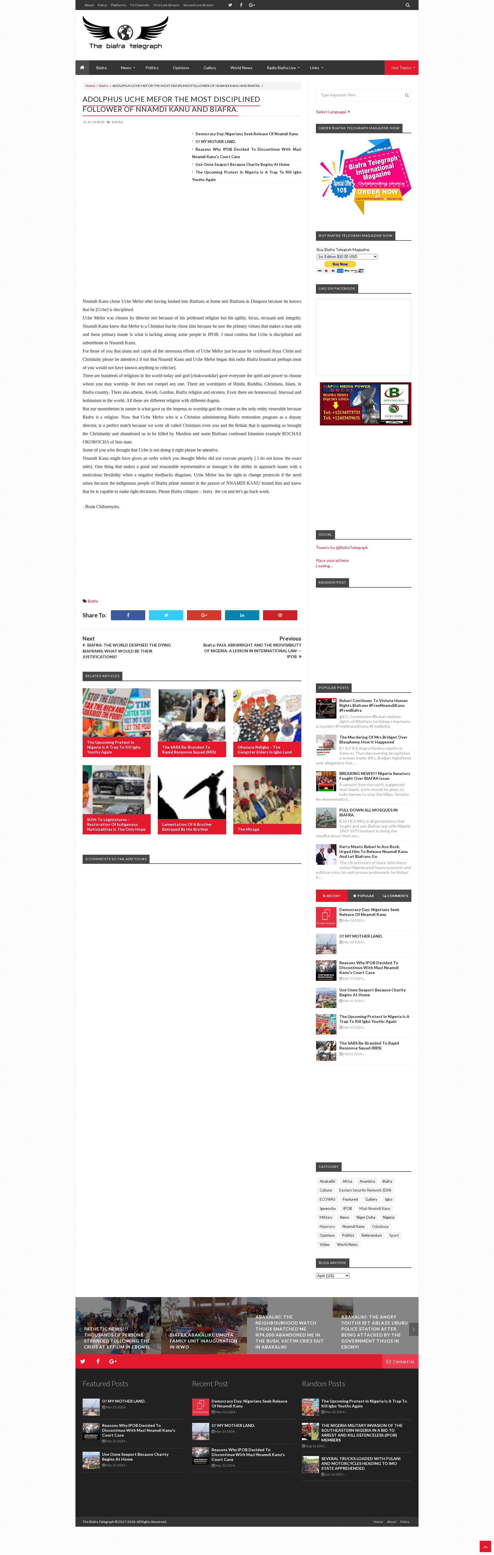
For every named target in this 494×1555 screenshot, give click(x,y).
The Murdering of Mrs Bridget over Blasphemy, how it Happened (373, 739)
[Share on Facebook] (128, 615)
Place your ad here (332, 560)
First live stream (166, 5)
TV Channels (140, 5)
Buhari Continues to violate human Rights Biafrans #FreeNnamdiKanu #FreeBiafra (373, 705)
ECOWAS (327, 1199)
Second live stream (198, 5)
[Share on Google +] (204, 615)
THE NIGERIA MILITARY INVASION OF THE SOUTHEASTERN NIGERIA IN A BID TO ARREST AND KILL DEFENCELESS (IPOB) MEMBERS (362, 1432)
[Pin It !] (280, 615)
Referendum (372, 1235)
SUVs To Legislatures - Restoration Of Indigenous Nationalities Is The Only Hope (116, 824)
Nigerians (327, 1226)
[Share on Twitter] (166, 615)
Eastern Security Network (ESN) (365, 1190)
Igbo (389, 1199)
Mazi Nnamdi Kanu (374, 1208)
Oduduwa (380, 1226)
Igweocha (328, 1208)
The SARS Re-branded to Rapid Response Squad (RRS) (189, 749)
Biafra (103, 85)
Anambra (367, 1181)
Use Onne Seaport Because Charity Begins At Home (243, 164)
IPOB (347, 1208)
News (344, 1217)
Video (325, 1244)
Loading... (324, 565)
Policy (102, 5)
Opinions (181, 67)
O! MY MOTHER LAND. (216, 141)
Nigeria (389, 1217)
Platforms (118, 5)
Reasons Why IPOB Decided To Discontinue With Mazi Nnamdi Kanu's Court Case (369, 967)
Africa (347, 1181)
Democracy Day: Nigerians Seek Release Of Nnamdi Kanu (247, 134)
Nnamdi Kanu (353, 1226)
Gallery (210, 67)
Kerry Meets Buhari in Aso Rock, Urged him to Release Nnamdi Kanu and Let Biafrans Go (373, 851)
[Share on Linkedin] (242, 615)
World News (241, 67)
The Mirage (248, 829)
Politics (152, 67)
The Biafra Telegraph (99, 1522)
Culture (326, 1190)
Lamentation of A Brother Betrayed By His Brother (187, 827)
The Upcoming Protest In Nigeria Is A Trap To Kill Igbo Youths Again (114, 747)
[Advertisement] (307, 28)
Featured (350, 1199)
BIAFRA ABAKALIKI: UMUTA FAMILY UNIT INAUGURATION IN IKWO (118, 1340)
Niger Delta (365, 1217)
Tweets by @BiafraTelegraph (342, 547)
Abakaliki (327, 1181)
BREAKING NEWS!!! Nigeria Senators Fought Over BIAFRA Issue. (374, 776)
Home (90, 85)
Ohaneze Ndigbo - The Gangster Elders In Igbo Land (265, 749)
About (89, 5)
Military (326, 1217)
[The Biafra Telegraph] (136, 35)
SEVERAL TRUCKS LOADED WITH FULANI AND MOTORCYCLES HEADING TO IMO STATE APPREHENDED (361, 1463)
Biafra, (118, 122)
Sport (394, 1235)
